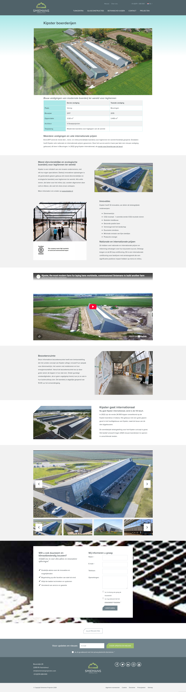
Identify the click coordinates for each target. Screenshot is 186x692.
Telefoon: (91, 570)
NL (150, 4)
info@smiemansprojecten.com (44, 671)
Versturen (110, 608)
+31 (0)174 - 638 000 (138, 4)
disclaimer (117, 602)
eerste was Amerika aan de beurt (110, 146)
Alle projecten (93, 631)
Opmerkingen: (93, 577)
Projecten (145, 10)
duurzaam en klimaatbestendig (51, 554)
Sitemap (150, 687)
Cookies (124, 687)
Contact (132, 10)
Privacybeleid (141, 687)
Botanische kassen (116, 10)
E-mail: (91, 563)
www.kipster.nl (67, 191)
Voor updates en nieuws (120, 646)
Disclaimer (132, 687)
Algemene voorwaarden (113, 687)
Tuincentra (78, 10)
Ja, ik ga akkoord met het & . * (94, 652)
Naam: (90, 557)
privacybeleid (108, 602)
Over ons (114, 4)
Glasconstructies (95, 10)
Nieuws (106, 4)
